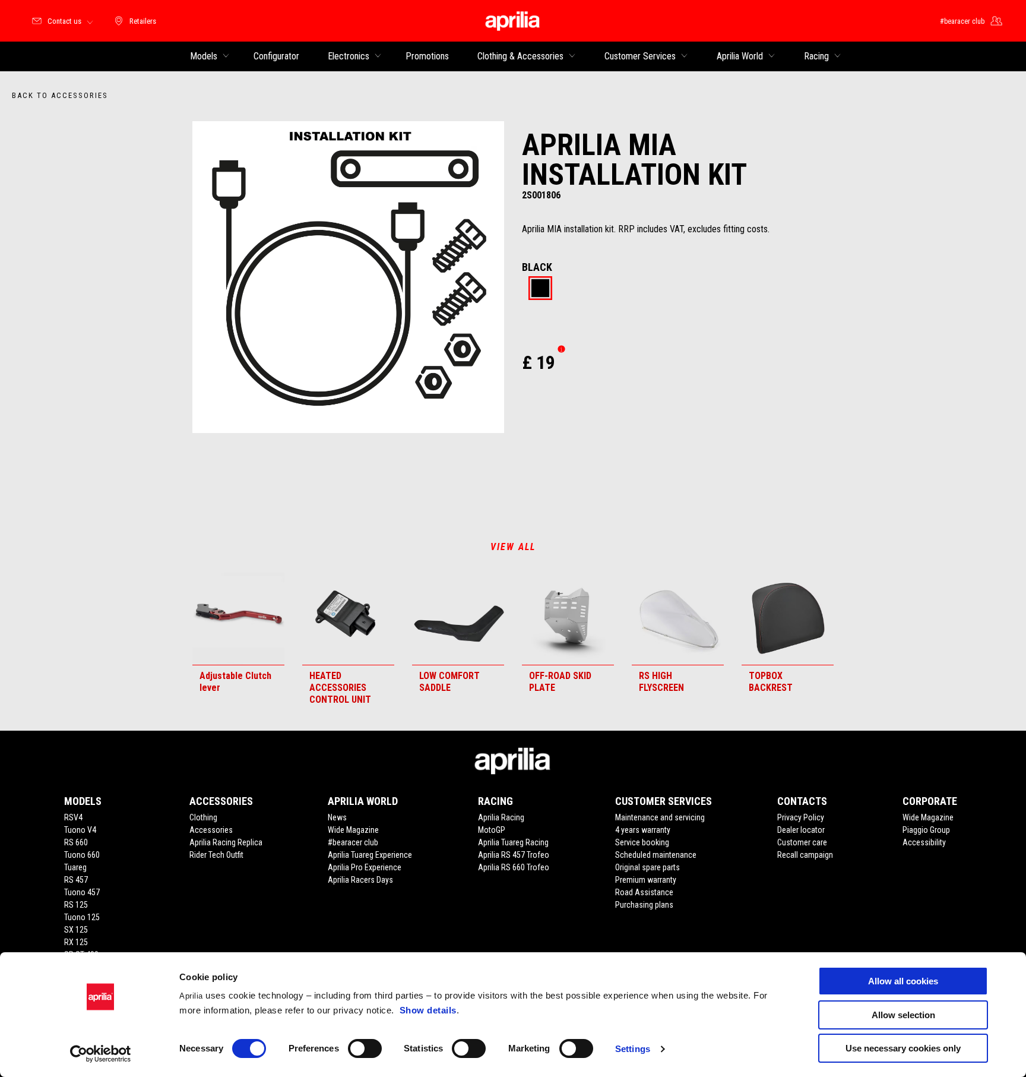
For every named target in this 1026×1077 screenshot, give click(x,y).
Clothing (203, 817)
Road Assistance (644, 892)
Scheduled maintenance (655, 855)
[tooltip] (540, 289)
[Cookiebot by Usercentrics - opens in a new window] (101, 1054)
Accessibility (924, 842)
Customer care (802, 842)
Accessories (211, 830)
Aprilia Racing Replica (225, 842)
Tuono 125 (82, 917)
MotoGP (491, 830)
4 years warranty (642, 830)
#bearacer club (353, 842)
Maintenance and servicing (660, 817)
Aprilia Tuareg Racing (513, 842)
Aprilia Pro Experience (364, 867)
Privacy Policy (800, 817)
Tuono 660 (82, 855)
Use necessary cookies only (903, 1048)
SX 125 (76, 929)
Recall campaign (805, 855)
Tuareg (75, 867)
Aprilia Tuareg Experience (370, 855)
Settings (632, 1049)
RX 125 (76, 942)
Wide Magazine (353, 830)
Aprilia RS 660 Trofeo (513, 867)
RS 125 (76, 904)
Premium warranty (645, 880)
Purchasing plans (644, 904)
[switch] (365, 1048)
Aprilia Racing (501, 817)
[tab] (540, 289)
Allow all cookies (903, 981)
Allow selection (903, 1015)
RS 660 (76, 842)
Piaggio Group (926, 830)
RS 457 (76, 880)
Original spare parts (647, 867)
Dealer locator (801, 830)
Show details (428, 1010)
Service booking (642, 842)
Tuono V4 (80, 830)
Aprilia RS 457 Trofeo (513, 855)
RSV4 (73, 817)
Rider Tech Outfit (216, 855)
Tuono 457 (82, 892)
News (337, 817)
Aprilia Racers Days (360, 880)
